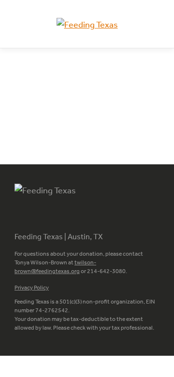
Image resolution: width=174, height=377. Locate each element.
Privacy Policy (31, 287)
